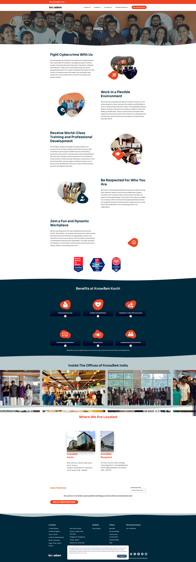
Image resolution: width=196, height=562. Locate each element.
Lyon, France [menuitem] (53, 534)
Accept (122, 556)
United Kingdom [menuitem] (54, 531)
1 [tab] (98, 275)
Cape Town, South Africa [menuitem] (55, 544)
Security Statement (142, 558)
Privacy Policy (84, 552)
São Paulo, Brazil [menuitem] (75, 528)
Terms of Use (132, 558)
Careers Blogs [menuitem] (114, 531)
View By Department (136, 487)
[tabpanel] (78, 264)
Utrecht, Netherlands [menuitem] (56, 537)
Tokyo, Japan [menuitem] (74, 540)
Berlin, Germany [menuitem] (54, 540)
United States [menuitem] (53, 528)
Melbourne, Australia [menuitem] (77, 543)
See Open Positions (139, 7)
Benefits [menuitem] (112, 528)
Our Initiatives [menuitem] (131, 528)
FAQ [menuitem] (110, 543)
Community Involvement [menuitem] (113, 536)
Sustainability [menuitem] (114, 540)
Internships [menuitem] (96, 528)
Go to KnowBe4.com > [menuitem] (57, 2)
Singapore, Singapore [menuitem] (77, 537)
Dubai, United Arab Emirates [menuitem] (76, 533)
